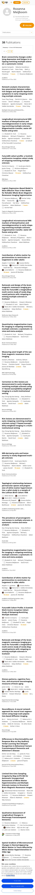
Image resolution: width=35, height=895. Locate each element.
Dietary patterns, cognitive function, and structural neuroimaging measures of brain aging (17, 681)
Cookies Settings (17, 890)
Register (25, 2)
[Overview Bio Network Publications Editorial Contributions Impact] (17, 32)
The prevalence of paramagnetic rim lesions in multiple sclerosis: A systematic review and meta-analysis (17, 521)
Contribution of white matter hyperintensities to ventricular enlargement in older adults (16, 257)
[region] (17, 878)
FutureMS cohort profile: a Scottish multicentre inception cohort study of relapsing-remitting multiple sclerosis (17, 159)
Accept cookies (17, 880)
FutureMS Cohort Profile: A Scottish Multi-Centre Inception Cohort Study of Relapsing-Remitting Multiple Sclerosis (17, 611)
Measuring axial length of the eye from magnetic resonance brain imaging (17, 354)
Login (17, 2)
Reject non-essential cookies (17, 886)
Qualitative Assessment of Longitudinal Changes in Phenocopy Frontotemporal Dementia (14, 816)
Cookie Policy (10, 875)
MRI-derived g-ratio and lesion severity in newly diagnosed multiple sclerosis (17, 455)
